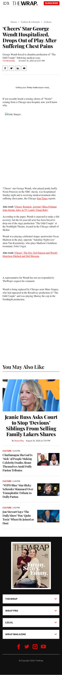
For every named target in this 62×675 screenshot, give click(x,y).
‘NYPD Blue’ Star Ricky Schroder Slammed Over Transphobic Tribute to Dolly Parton (18, 491)
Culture (47, 22)
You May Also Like (23, 366)
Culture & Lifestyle (30, 22)
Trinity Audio (32, 87)
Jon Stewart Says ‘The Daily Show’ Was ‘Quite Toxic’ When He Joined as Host (18, 517)
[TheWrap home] (25, 3)
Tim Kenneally (9, 60)
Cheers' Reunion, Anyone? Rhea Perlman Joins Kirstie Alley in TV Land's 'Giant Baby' (30, 208)
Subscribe (51, 3)
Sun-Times (42, 198)
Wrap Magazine (15, 634)
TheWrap (11, 599)
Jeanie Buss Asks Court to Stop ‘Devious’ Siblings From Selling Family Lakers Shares (31, 425)
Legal (9, 622)
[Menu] (6, 3)
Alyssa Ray (19, 440)
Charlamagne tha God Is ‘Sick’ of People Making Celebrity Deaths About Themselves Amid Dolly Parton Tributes (17, 462)
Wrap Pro (11, 610)
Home (14, 22)
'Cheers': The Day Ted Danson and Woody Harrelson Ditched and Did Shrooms (30, 254)
